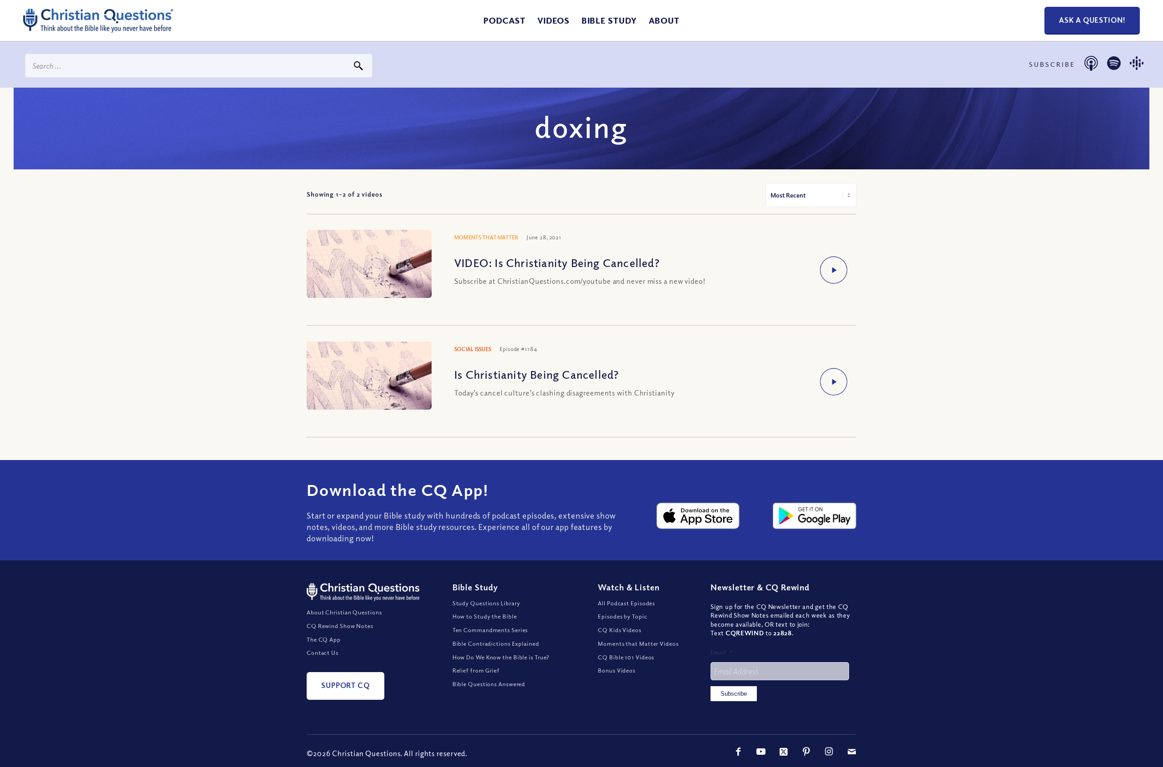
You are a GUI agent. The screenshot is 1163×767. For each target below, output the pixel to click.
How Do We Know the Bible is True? (501, 657)
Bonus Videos (617, 670)
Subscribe (734, 693)
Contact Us (322, 652)
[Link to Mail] (852, 751)
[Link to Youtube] (761, 751)
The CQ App (324, 639)
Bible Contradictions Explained (495, 643)
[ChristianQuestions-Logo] (98, 29)
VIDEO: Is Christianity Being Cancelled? (557, 262)
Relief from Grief (476, 670)
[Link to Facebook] (738, 751)
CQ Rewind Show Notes (340, 625)
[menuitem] (504, 20)
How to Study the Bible (484, 616)
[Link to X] (783, 751)
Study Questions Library (486, 603)
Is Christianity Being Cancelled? (536, 374)
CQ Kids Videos (619, 629)
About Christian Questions (344, 612)
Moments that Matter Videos (638, 643)
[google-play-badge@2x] (814, 516)
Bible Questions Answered (489, 684)
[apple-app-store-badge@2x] (698, 516)
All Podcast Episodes (626, 603)
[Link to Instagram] (829, 751)
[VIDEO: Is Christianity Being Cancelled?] (369, 265)
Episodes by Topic (622, 616)
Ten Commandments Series (490, 629)
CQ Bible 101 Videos (626, 657)
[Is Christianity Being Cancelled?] (369, 376)
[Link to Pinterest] (806, 751)
